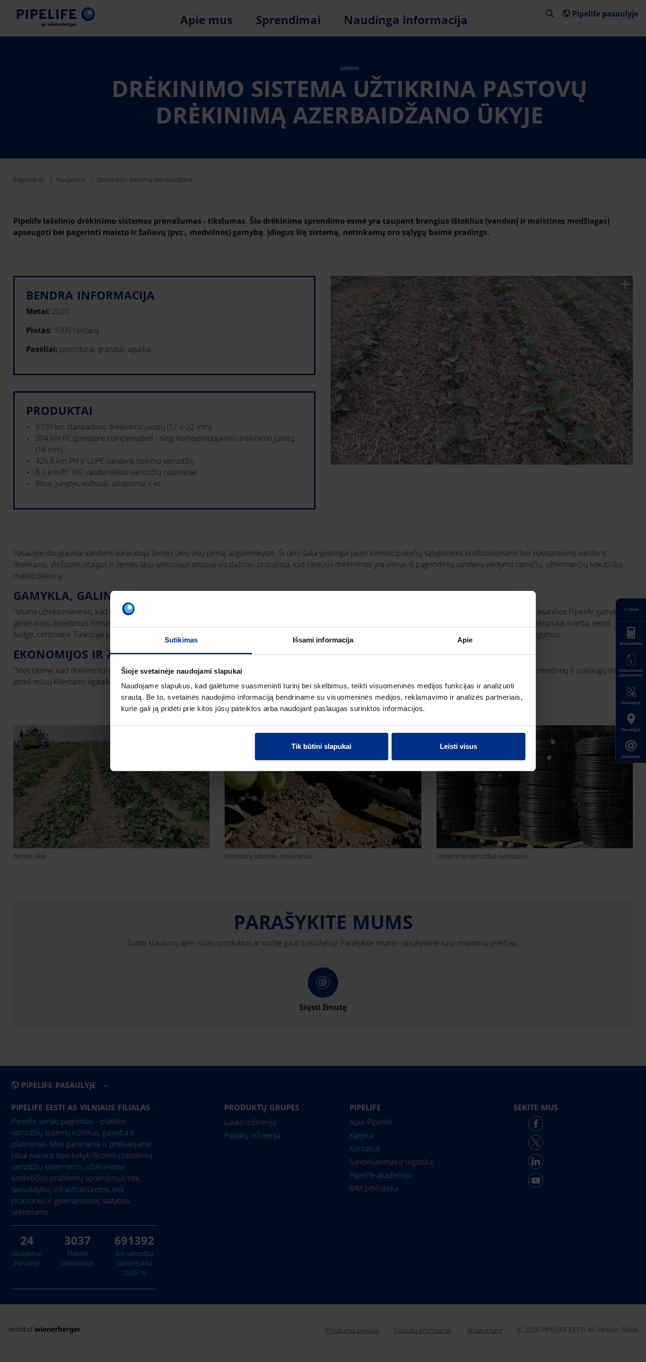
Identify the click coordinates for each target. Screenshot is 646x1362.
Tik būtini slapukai (321, 746)
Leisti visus (458, 746)
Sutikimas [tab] (181, 640)
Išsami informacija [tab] (323, 640)
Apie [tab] (464, 640)
